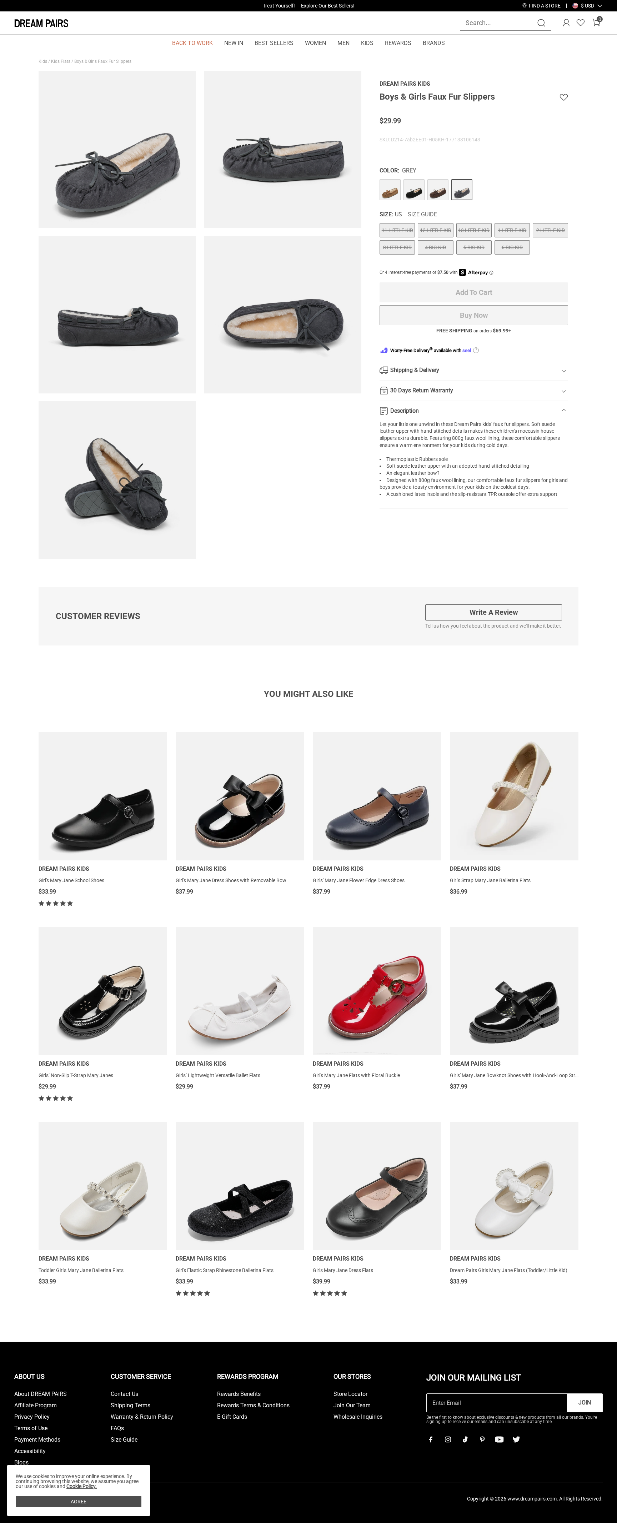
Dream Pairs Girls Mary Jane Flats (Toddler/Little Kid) (508, 1270)
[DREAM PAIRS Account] (566, 22)
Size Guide (422, 214)
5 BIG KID (474, 247)
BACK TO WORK (192, 43)
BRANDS (434, 43)
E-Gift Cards (232, 1417)
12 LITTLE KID (435, 230)
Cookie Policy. (81, 1486)
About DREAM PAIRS (40, 1394)
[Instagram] (447, 1439)
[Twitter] (516, 1439)
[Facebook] (430, 1439)
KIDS (367, 43)
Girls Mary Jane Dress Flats (343, 1270)
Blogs (21, 1463)
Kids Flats (61, 61)
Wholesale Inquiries (357, 1417)
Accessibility (30, 1451)
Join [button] (584, 1402)
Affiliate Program (35, 1405)
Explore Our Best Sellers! (328, 6)
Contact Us (124, 1394)
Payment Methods (37, 1440)
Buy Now (474, 315)
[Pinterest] (482, 1439)
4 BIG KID (435, 247)
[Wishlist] (580, 22)
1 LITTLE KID (512, 230)
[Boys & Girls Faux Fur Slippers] (390, 189)
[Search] (541, 23)
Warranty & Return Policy (142, 1417)
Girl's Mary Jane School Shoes (71, 880)
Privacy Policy (32, 1417)
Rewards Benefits (239, 1394)
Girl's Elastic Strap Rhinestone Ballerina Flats (225, 1270)
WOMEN (315, 43)
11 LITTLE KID (397, 230)
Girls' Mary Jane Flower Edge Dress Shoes (359, 880)
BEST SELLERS (274, 43)
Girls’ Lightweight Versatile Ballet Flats (218, 1075)
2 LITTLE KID (550, 230)
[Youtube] (499, 1439)
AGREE (78, 1501)
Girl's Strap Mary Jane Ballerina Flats (490, 880)
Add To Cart (474, 292)
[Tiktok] (465, 1439)
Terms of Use (30, 1428)
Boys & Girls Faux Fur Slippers (103, 61)
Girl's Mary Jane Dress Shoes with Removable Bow (231, 880)
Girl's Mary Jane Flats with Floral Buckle (356, 1075)
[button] (587, 6)
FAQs (117, 1428)
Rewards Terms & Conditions (253, 1405)
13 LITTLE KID (474, 230)
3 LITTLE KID (397, 247)
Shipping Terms (130, 1405)
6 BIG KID (512, 247)
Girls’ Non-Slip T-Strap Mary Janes (76, 1075)
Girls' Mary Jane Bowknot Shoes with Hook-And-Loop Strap (515, 1075)
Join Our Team (352, 1405)
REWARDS (398, 43)
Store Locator (350, 1394)
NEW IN (233, 43)
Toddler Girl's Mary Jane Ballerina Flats (81, 1270)
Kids (43, 61)
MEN (343, 43)
